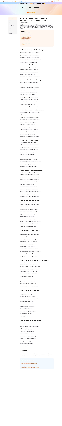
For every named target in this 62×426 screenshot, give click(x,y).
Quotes (10, 22)
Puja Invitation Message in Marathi (26, 43)
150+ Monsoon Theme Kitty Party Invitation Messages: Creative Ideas (30, 367)
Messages (10, 20)
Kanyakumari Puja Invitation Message (26, 37)
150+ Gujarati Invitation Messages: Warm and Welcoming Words (29, 363)
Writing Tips (10, 31)
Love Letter (10, 23)
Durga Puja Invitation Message (25, 36)
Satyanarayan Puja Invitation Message (26, 32)
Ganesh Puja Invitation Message (26, 38)
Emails (10, 28)
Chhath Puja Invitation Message (26, 39)
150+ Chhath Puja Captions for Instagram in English (28, 360)
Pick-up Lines (10, 30)
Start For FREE (30, 12)
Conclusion (23, 44)
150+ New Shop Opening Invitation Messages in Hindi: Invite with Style (30, 364)
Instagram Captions (11, 25)
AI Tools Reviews (11, 33)
